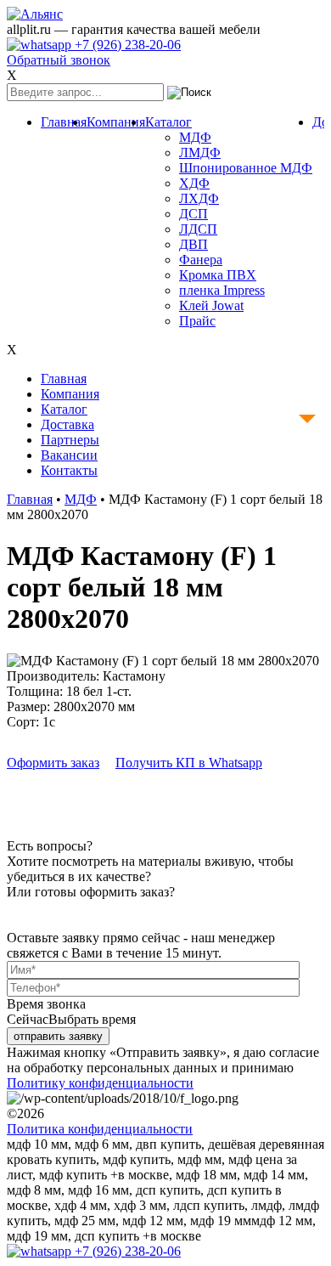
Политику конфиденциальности (100, 1083)
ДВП (193, 244)
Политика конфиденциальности (100, 1129)
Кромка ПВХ (217, 275)
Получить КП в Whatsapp (188, 762)
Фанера (200, 259)
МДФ (195, 137)
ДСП (193, 213)
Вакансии (69, 455)
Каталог (168, 122)
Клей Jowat (211, 305)
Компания (116, 122)
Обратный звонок (58, 60)
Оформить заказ (53, 762)
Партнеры (70, 439)
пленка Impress (222, 290)
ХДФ (194, 183)
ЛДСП (198, 229)
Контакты (69, 470)
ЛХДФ (199, 198)
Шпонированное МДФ (245, 168)
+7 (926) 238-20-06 (126, 44)
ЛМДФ (200, 152)
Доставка (67, 424)
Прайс (197, 321)
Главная (64, 122)
